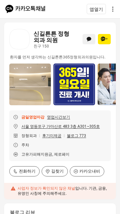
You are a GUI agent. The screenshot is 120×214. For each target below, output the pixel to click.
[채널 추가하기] (104, 39)
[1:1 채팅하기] (89, 39)
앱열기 (96, 9)
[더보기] (111, 9)
